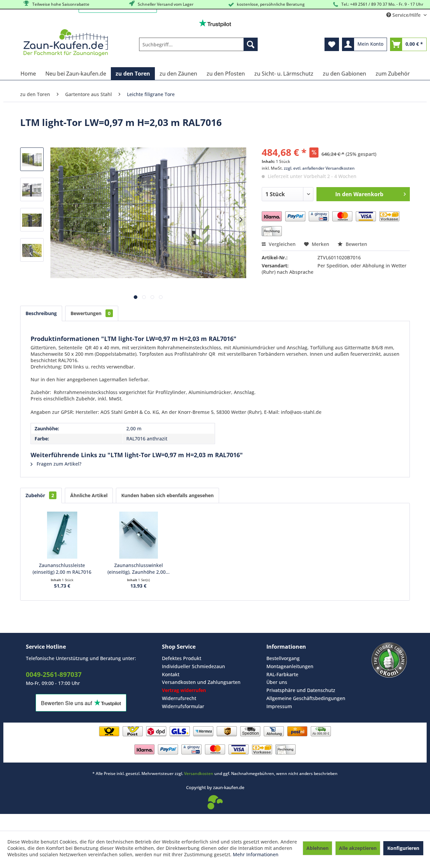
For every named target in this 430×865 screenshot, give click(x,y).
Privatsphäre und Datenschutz (300, 690)
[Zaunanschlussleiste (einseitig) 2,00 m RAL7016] (62, 535)
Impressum (279, 706)
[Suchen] (251, 44)
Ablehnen (317, 848)
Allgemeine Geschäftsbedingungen (305, 698)
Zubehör (40, 495)
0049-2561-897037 (54, 674)
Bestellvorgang (283, 658)
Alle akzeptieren (358, 848)
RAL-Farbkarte (282, 674)
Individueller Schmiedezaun (193, 666)
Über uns (276, 682)
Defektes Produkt (181, 658)
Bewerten (355, 244)
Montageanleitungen (289, 666)
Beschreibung (41, 313)
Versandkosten (198, 773)
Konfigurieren (403, 848)
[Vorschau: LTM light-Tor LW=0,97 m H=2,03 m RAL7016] (32, 159)
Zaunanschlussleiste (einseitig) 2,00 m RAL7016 (62, 568)
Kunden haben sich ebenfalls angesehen (167, 495)
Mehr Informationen (255, 854)
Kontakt (170, 674)
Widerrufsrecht (179, 698)
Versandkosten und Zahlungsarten (201, 682)
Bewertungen (91, 313)
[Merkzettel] (332, 44)
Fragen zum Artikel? (58, 464)
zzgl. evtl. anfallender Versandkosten (319, 168)
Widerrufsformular (183, 706)
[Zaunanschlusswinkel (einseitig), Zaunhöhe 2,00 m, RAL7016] (138, 535)
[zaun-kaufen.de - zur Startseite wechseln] (66, 42)
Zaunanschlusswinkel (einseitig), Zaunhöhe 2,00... (139, 568)
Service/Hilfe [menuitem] (406, 15)
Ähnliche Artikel (89, 495)
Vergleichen (281, 244)
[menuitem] (198, 44)
